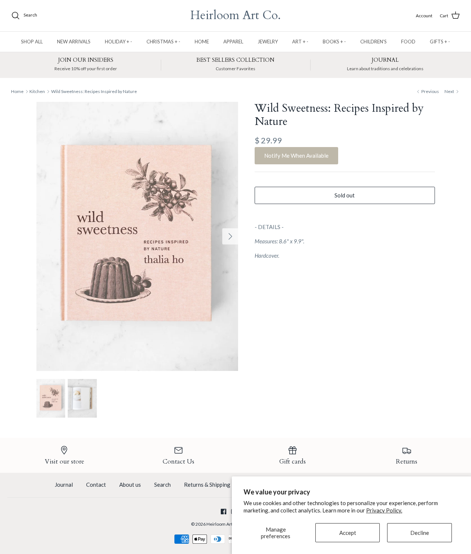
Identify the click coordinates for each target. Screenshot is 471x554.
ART (300, 41)
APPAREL (233, 41)
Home (17, 91)
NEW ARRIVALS (74, 41)
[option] (137, 236)
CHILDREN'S (373, 41)
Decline (419, 532)
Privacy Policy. (384, 510)
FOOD (408, 41)
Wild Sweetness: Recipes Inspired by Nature (94, 91)
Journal (64, 484)
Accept (347, 532)
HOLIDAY (118, 41)
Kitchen (37, 91)
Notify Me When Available (296, 155)
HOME (202, 41)
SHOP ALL (32, 41)
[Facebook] (223, 511)
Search (162, 484)
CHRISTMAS (163, 41)
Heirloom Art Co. (223, 524)
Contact (96, 484)
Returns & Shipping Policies (217, 484)
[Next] (230, 236)
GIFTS (440, 41)
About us (130, 484)
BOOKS (334, 41)
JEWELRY (268, 41)
